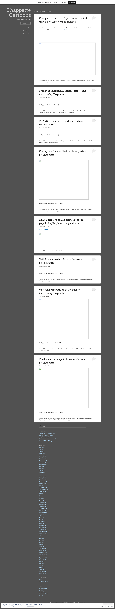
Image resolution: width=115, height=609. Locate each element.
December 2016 (43, 459)
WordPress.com (43, 596)
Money (45, 211)
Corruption (89, 209)
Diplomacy (78, 348)
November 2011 (43, 554)
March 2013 (42, 523)
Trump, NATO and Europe (46, 441)
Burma (69, 418)
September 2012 (43, 535)
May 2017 (41, 449)
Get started (72, 2)
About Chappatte (27, 31)
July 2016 (41, 466)
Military (56, 420)
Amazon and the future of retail (47, 433)
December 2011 (43, 552)
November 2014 (43, 487)
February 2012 (42, 548)
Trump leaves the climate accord (47, 439)
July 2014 (41, 493)
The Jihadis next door (45, 437)
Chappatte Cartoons (18, 12)
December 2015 (43, 480)
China (77, 209)
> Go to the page (43, 229)
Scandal (50, 211)
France (75, 110)
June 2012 (41, 541)
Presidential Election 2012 (45, 112)
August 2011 (42, 560)
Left (77, 141)
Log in (40, 590)
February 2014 (42, 502)
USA (45, 350)
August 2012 (42, 537)
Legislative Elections (48, 420)
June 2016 (41, 468)
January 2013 (42, 527)
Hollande (87, 110)
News (40, 579)
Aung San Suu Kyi (62, 418)
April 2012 (42, 544)
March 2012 (42, 546)
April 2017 (42, 451)
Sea (87, 348)
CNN (55, 30)
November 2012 (43, 531)
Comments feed (43, 594)
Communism (83, 209)
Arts (57, 110)
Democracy (85, 418)
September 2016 (43, 464)
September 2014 (43, 489)
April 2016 (42, 472)
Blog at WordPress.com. (56, 602)
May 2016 (41, 470)
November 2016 (43, 461)
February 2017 (42, 455)
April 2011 (42, 567)
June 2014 (41, 495)
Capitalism (62, 209)
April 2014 (42, 499)
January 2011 (42, 573)
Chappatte (73, 80)
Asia (57, 348)
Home (29, 28)
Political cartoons (47, 80)
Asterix (60, 110)
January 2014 (42, 504)
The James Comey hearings (46, 435)
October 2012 (42, 533)
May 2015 (41, 485)
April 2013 (42, 521)
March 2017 (42, 453)
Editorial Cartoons (81, 80)
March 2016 (42, 474)
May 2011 (41, 565)
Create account (43, 588)
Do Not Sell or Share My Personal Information (73, 602)
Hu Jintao (83, 348)
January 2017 (42, 457)
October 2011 (42, 556)
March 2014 (42, 500)
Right (53, 112)
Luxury (72, 279)
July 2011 (41, 561)
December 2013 (43, 506)
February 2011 (42, 571)
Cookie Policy (30, 606)
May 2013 (41, 520)
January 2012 (42, 550)
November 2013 (43, 508)
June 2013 (41, 518)
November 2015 (43, 481)
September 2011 (43, 558)
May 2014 (41, 497)
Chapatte (68, 80)
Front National (81, 110)
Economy (41, 211)
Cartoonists (62, 80)
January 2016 (42, 478)
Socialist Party (63, 112)
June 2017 (41, 447)
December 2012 (43, 529)
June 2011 (41, 563)
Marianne (76, 279)
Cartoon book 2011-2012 (25, 34)
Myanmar (60, 420)
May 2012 (41, 542)
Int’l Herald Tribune (64, 30)
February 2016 (42, 476)
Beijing (57, 209)
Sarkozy (58, 112)
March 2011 (42, 569)
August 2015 (42, 483)
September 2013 (43, 512)
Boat (59, 348)
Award (57, 80)
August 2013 (42, 514)
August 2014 (42, 491)
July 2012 (41, 539)
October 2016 (42, 462)
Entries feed (42, 592)
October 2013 (42, 510)
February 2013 (42, 525)
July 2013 (41, 516)
